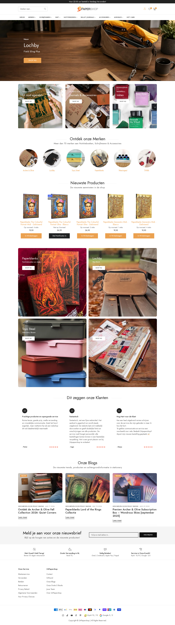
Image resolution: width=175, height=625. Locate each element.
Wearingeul (123, 170)
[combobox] (32, 9)
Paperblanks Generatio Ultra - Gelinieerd (143, 223)
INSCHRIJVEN (148, 535)
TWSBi (146, 170)
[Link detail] (40, 106)
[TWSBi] (146, 158)
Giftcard (49, 578)
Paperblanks (99, 170)
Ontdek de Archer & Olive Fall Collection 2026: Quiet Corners (37, 511)
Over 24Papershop (53, 593)
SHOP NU (32, 60)
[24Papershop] (87, 9)
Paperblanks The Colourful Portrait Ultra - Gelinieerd (31, 223)
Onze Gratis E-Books (54, 585)
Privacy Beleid (23, 589)
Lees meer (22, 517)
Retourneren (23, 585)
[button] (42, 196)
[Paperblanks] (99, 158)
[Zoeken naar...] (45, 9)
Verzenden (22, 578)
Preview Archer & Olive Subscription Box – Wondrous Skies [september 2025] (135, 513)
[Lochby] (52, 158)
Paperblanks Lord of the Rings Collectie (83, 511)
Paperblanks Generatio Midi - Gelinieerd (87, 223)
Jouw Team (50, 589)
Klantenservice (24, 574)
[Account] (145, 9)
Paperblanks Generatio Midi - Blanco (59, 223)
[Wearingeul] (123, 158)
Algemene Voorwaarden (27, 593)
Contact (49, 574)
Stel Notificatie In (116, 235)
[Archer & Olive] (28, 158)
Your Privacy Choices (26, 596)
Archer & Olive (28, 170)
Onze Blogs (50, 581)
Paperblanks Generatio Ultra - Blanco (115, 223)
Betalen (21, 581)
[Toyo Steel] (76, 158)
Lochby (52, 170)
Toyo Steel (76, 170)
